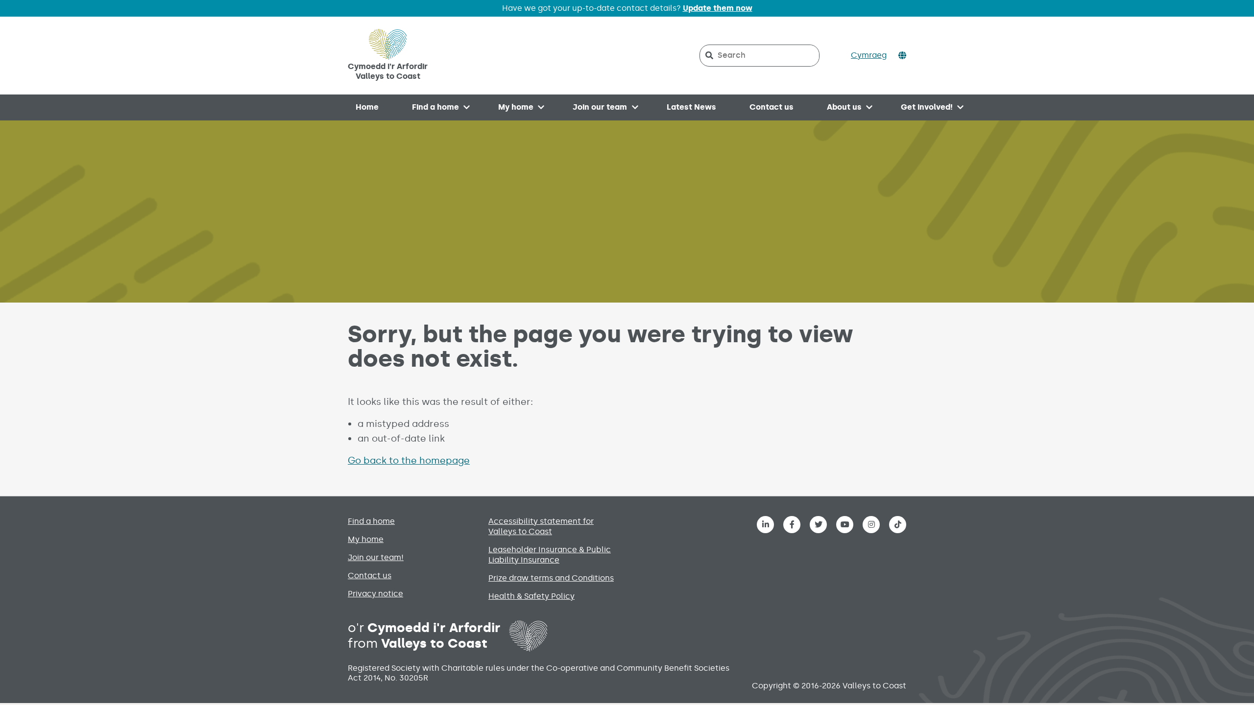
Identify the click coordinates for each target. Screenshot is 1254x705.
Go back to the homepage (409, 460)
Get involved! (927, 107)
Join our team (600, 107)
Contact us (771, 107)
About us (844, 107)
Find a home (435, 107)
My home (515, 107)
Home (367, 107)
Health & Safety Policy (531, 596)
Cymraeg (869, 55)
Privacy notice (375, 593)
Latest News (691, 107)
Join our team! (376, 557)
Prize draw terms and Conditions (551, 578)
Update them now (717, 8)
